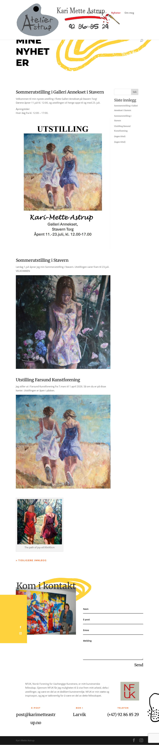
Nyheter (115, 13)
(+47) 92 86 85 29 (123, 714)
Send (138, 665)
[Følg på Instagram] (20, 633)
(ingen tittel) (119, 136)
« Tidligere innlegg (31, 560)
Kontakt (91, 26)
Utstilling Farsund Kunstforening (48, 379)
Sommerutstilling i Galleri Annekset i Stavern (60, 92)
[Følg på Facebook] (20, 627)
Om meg (129, 13)
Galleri (100, 13)
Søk (135, 92)
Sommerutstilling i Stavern (42, 260)
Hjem (90, 13)
